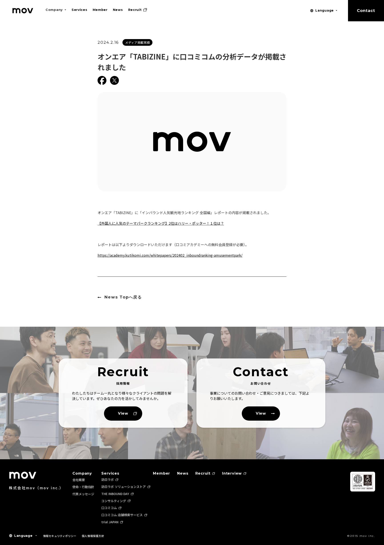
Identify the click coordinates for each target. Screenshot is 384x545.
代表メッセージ (83, 494)
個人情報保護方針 (93, 536)
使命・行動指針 (83, 487)
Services (110, 473)
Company (82, 473)
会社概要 (78, 479)
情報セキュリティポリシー (59, 536)
